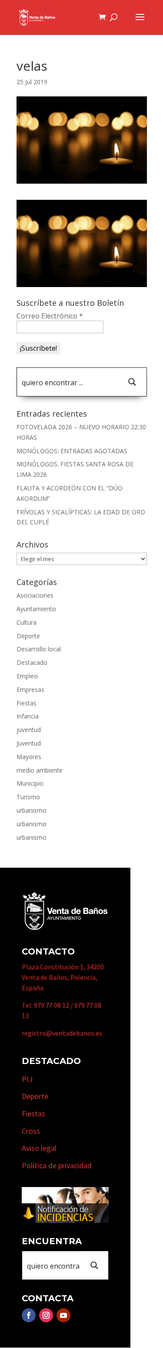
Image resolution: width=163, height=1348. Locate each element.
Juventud (29, 743)
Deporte (28, 636)
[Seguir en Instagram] (46, 1315)
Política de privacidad (57, 1165)
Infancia (28, 716)
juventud (29, 729)
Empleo (27, 676)
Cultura (27, 622)
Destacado (32, 662)
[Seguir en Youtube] (63, 1315)
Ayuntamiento (36, 609)
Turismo (28, 797)
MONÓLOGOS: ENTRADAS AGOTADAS (72, 451)
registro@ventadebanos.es (62, 1033)
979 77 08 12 (51, 1005)
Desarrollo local (39, 649)
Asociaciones (35, 595)
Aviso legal (39, 1148)
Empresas (30, 689)
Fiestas (27, 703)
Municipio (30, 783)
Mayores (29, 757)
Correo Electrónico (50, 316)
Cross (31, 1131)
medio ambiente (40, 770)
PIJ (27, 1079)
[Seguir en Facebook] (29, 1315)
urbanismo (32, 810)
